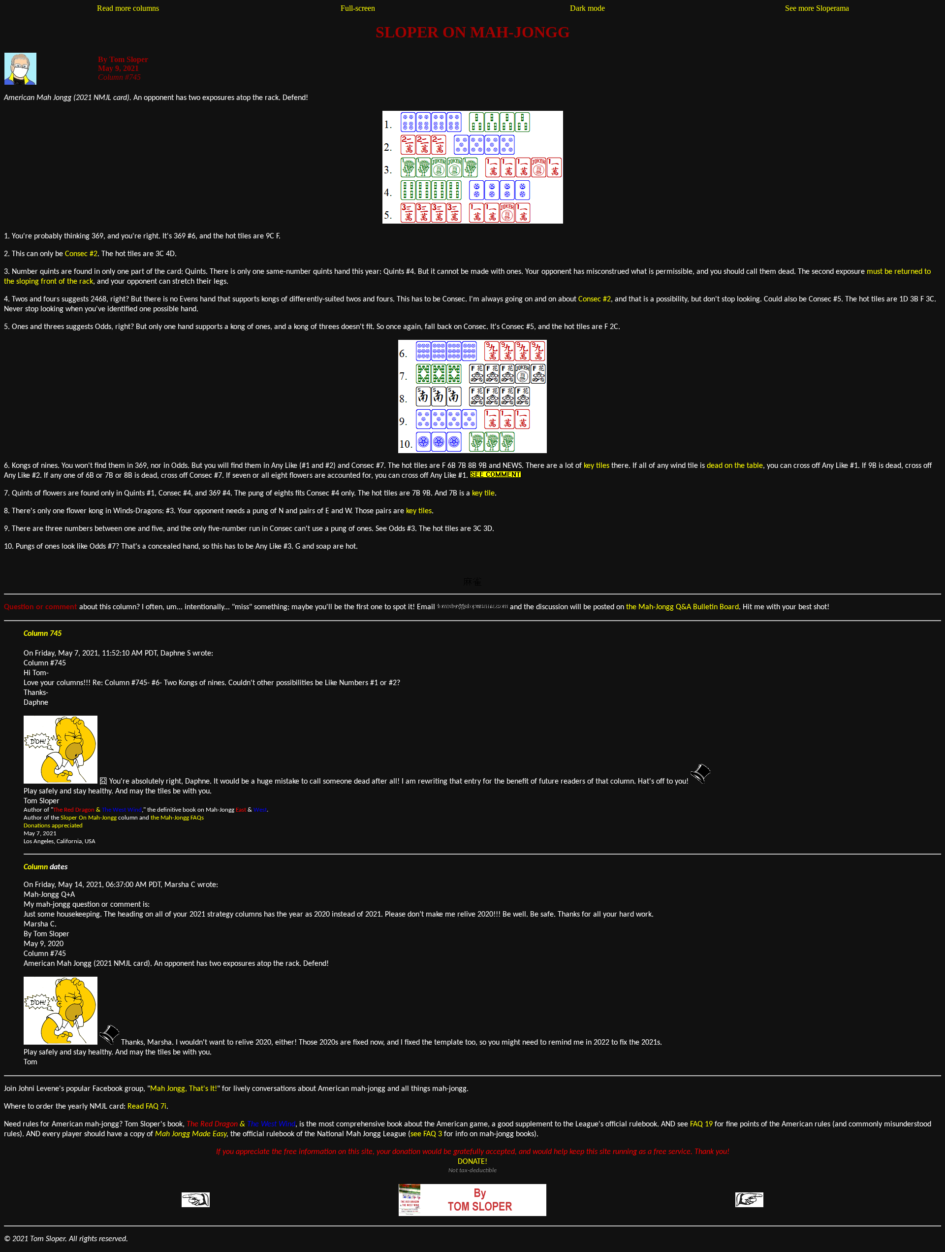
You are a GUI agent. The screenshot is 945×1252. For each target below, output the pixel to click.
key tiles (596, 466)
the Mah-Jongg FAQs (177, 818)
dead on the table (735, 466)
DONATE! (472, 1162)
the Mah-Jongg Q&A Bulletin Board (682, 607)
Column (36, 867)
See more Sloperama (817, 8)
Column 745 (43, 634)
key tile (483, 493)
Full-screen (358, 8)
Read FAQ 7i (146, 1107)
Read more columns (128, 8)
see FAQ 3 (426, 1134)
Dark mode (587, 8)
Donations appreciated (53, 826)
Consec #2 (81, 254)
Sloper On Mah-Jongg (89, 818)
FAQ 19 (701, 1124)
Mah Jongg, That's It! (183, 1089)
